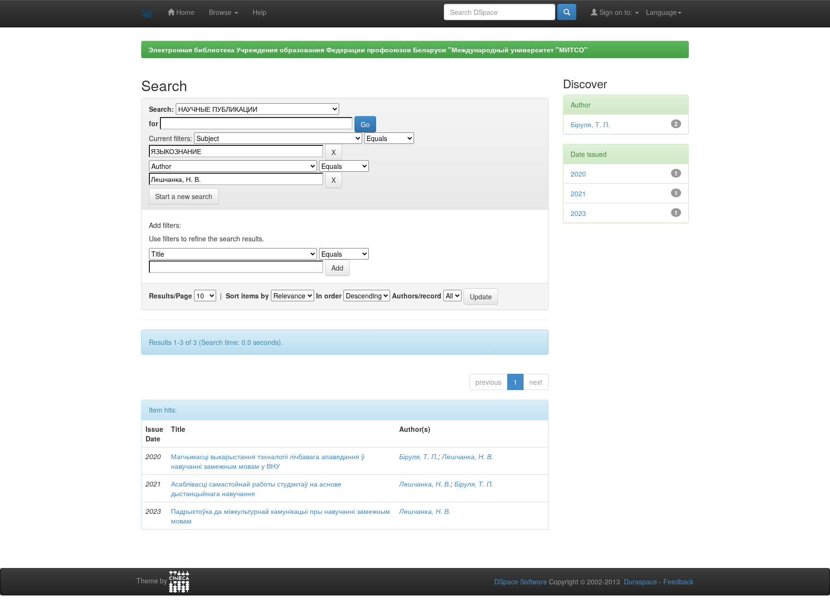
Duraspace (640, 581)
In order (329, 295)
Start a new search (183, 196)
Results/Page (170, 295)
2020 (578, 173)
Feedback (678, 581)
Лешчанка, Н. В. (467, 456)
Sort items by (247, 295)
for (153, 123)
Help (260, 12)
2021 (578, 193)
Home (184, 12)
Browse (221, 12)
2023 (578, 213)
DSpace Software (520, 581)
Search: (161, 109)
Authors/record (416, 295)
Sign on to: (616, 12)
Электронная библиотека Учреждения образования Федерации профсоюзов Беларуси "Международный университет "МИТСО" (367, 49)
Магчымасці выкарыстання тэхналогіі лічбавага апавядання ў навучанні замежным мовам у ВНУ (268, 461)
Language (661, 12)
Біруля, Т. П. (418, 456)
